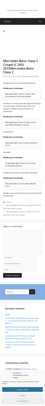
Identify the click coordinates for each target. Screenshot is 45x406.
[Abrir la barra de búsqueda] (40, 21)
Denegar (22, 395)
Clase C (9, 202)
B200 (7, 314)
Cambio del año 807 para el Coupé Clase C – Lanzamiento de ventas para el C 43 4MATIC (22, 321)
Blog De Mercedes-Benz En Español (22, 6)
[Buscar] (32, 291)
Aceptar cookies (22, 389)
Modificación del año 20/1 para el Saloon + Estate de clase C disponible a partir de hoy (22, 329)
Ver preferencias (23, 401)
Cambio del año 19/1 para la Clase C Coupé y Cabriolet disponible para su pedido (20, 344)
